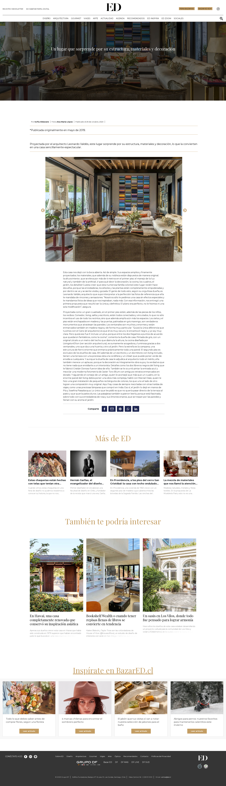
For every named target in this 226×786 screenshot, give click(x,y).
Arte (95, 18)
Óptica (117, 756)
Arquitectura (60, 18)
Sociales (178, 18)
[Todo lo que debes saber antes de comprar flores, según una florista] (29, 697)
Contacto (144, 756)
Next (184, 209)
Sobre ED (59, 756)
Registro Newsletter (13, 9)
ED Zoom (166, 18)
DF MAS (124, 762)
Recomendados (136, 18)
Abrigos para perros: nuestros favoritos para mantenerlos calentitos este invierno (195, 721)
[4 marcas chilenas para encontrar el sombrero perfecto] (85, 697)
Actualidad (107, 18)
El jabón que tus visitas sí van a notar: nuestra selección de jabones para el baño (138, 721)
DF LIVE (135, 762)
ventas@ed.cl (166, 777)
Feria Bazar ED (187, 9)
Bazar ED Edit (205, 9)
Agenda (120, 18)
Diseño (46, 18)
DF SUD (146, 762)
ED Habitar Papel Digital (37, 9)
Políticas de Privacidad (161, 756)
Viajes (87, 18)
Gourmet (76, 18)
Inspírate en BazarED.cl (113, 670)
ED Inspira (153, 18)
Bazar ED (107, 762)
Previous (42, 209)
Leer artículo (29, 731)
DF (116, 762)
